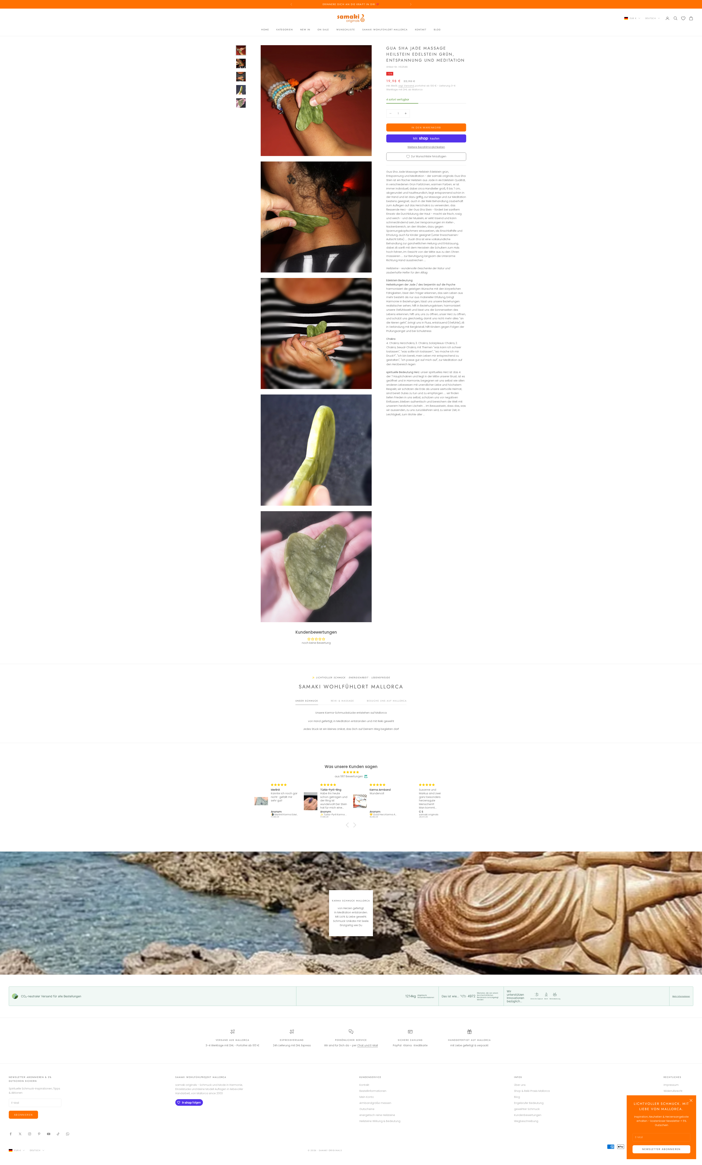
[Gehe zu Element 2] (241, 63)
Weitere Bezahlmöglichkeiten (426, 147)
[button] (348, 825)
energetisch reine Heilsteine (377, 1115)
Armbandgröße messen (375, 1103)
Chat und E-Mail (367, 1045)
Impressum (671, 1085)
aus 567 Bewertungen (349, 776)
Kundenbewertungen (527, 1115)
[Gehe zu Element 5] (241, 103)
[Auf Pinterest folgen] (39, 1134)
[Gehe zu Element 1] (241, 50)
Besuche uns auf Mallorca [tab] (387, 700)
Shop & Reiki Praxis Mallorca (532, 1091)
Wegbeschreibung (526, 1121)
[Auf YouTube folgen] (48, 1134)
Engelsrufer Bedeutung (529, 1103)
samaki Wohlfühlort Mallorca (385, 29)
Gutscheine (366, 1109)
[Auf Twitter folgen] (20, 1134)
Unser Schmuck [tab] (306, 700)
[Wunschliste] (683, 18)
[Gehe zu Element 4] (241, 90)
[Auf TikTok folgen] (58, 1134)
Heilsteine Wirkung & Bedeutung (379, 1121)
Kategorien (284, 29)
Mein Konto (366, 1097)
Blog (437, 29)
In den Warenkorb (426, 127)
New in (305, 29)
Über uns (520, 1085)
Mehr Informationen (681, 996)
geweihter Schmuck (527, 1109)
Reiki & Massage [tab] (342, 700)
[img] (351, 772)
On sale (323, 29)
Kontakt (421, 29)
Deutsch (650, 18)
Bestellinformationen (372, 1091)
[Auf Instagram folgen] (29, 1134)
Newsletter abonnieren (661, 1149)
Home (265, 29)
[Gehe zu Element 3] (241, 77)
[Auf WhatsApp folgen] (67, 1134)
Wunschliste (345, 29)
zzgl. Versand (406, 85)
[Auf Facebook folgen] (10, 1134)
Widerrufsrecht (673, 1091)
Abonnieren (23, 1115)
